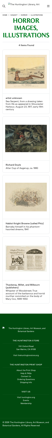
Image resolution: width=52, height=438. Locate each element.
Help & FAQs (26, 373)
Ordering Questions (26, 379)
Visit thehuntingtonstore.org (26, 355)
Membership (26, 403)
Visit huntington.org (26, 397)
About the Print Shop (26, 370)
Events (26, 400)
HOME (5, 15)
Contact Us (26, 376)
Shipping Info (26, 382)
